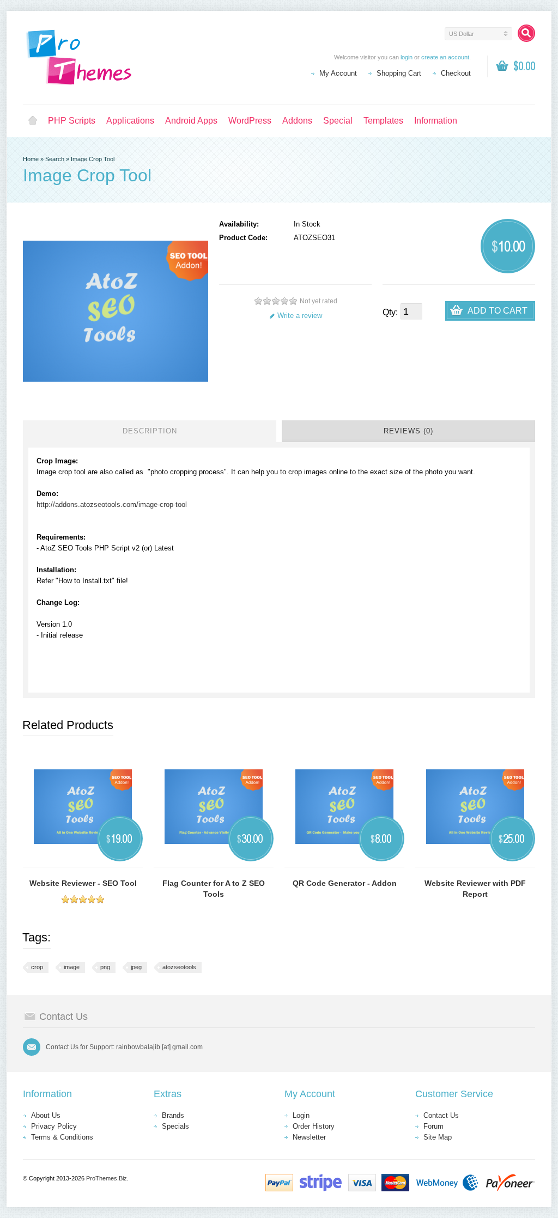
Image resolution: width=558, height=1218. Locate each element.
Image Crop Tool (92, 159)
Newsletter (309, 1137)
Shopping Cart (399, 73)
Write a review (299, 315)
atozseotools (179, 967)
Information (435, 120)
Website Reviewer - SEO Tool (83, 883)
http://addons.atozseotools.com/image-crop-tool (112, 504)
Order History (314, 1126)
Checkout (456, 73)
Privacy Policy (54, 1126)
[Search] (526, 33)
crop (37, 967)
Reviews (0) (408, 431)
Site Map (437, 1137)
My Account (338, 73)
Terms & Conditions (62, 1137)
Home (33, 121)
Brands (173, 1115)
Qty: (390, 312)
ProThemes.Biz (106, 1178)
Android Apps (191, 120)
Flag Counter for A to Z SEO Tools (213, 888)
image (72, 967)
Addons (297, 120)
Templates (383, 120)
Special (338, 120)
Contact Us (441, 1115)
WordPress (249, 120)
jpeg (136, 967)
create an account (445, 57)
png (105, 967)
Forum (433, 1126)
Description (150, 431)
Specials (175, 1126)
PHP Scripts (71, 120)
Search (54, 159)
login (407, 57)
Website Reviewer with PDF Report (475, 888)
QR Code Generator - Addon (345, 883)
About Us (45, 1115)
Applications (130, 120)
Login (301, 1115)
